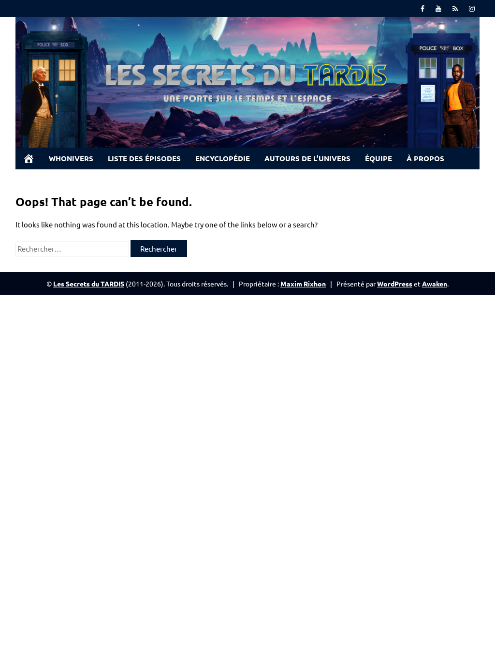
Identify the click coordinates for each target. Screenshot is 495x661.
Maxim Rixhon (303, 283)
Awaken (434, 283)
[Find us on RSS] (455, 8)
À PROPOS (425, 158)
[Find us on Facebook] (422, 8)
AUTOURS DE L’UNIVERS (307, 158)
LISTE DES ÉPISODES (144, 158)
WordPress (394, 283)
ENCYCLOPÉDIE (222, 158)
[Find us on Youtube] (438, 8)
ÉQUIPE (378, 158)
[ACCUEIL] (28, 158)
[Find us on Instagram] (472, 8)
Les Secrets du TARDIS (88, 283)
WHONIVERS (71, 158)
